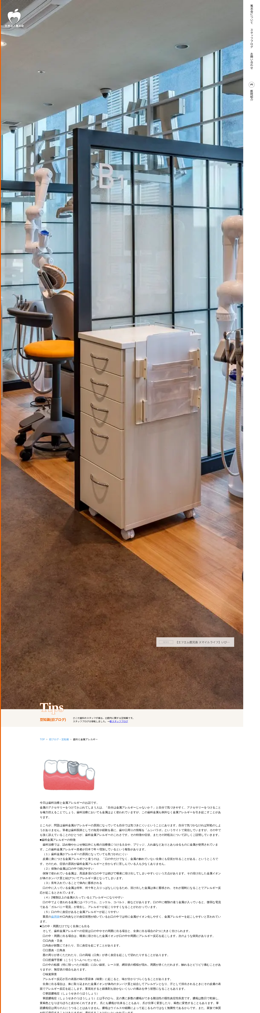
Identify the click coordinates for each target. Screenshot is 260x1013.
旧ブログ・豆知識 (59, 739)
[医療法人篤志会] (14, 18)
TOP (42, 739)
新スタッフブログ (119, 721)
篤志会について (252, 14)
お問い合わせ (252, 60)
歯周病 (55, 916)
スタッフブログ (252, 38)
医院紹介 (252, 95)
